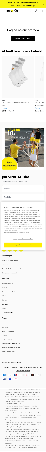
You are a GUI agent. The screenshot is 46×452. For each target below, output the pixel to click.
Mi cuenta (5, 323)
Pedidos (4, 288)
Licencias (5, 265)
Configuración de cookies (10, 273)
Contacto (5, 327)
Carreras (4, 300)
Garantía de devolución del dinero (12, 269)
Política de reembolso (23, 370)
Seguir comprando (23, 38)
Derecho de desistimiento (10, 261)
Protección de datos (11, 233)
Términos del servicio (35, 367)
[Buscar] (31, 10)
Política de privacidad (11, 367)
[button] (3, 10)
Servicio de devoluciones (10, 292)
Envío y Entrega (7, 339)
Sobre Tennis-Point (8, 331)
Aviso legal (23, 367)
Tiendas (4, 335)
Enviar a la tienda (7, 312)
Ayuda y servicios (7, 283)
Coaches (5, 304)
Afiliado (4, 296)
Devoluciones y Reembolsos (11, 343)
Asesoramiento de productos (11, 347)
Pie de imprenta (24, 233)
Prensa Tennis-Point (8, 351)
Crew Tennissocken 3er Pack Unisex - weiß (16, 104)
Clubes (4, 308)
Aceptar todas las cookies (23, 245)
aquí (25, 229)
